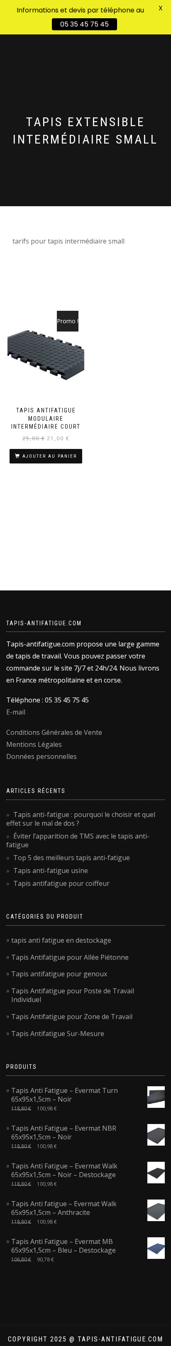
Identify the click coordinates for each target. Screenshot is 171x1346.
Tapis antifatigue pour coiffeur (61, 883)
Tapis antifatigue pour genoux (59, 973)
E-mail (15, 712)
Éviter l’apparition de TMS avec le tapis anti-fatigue (77, 840)
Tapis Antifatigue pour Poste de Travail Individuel (72, 995)
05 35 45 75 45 (84, 24)
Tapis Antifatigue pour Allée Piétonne (70, 957)
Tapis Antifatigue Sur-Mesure (57, 1033)
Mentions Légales (34, 744)
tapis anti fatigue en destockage (61, 940)
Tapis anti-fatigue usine (50, 870)
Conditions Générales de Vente (54, 732)
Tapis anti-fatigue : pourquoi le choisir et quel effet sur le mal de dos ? (80, 819)
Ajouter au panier (49, 456)
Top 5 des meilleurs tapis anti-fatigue (71, 857)
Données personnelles (41, 756)
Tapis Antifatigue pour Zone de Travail (71, 1016)
